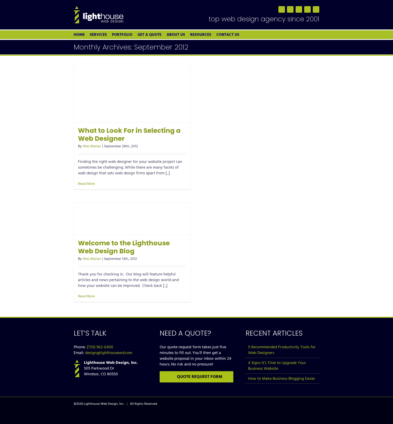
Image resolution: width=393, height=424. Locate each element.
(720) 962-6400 (100, 347)
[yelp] (316, 9)
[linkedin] (299, 9)
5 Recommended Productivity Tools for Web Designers (282, 350)
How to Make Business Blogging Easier (281, 378)
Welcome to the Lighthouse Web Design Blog (124, 247)
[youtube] (307, 9)
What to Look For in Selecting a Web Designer (129, 134)
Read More (86, 184)
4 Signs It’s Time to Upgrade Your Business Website (277, 365)
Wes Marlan (92, 146)
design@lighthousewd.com (108, 353)
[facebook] (281, 9)
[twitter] (290, 9)
